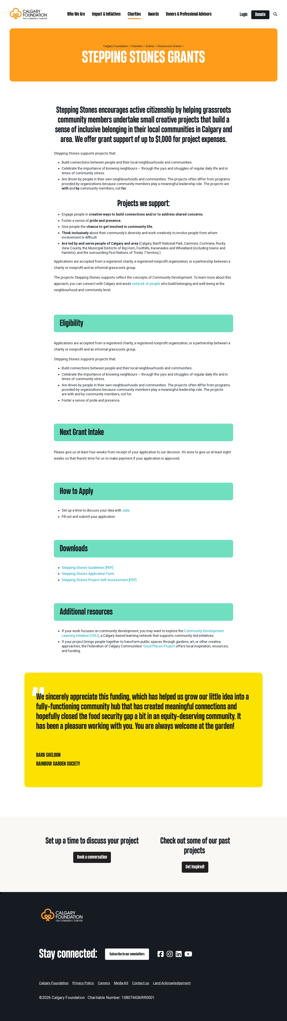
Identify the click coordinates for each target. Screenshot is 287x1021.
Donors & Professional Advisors (189, 14)
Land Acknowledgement (172, 983)
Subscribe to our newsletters (127, 954)
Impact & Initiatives (106, 14)
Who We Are (76, 14)
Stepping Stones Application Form (88, 574)
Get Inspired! (195, 866)
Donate (260, 14)
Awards (153, 14)
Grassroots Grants (169, 46)
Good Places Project (159, 646)
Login (243, 14)
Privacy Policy (83, 983)
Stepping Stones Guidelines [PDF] (87, 568)
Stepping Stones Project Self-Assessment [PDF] (99, 580)
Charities (134, 14)
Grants (150, 46)
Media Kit (121, 983)
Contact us (140, 983)
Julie (126, 510)
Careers (104, 983)
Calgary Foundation (115, 46)
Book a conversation (92, 857)
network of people (146, 284)
